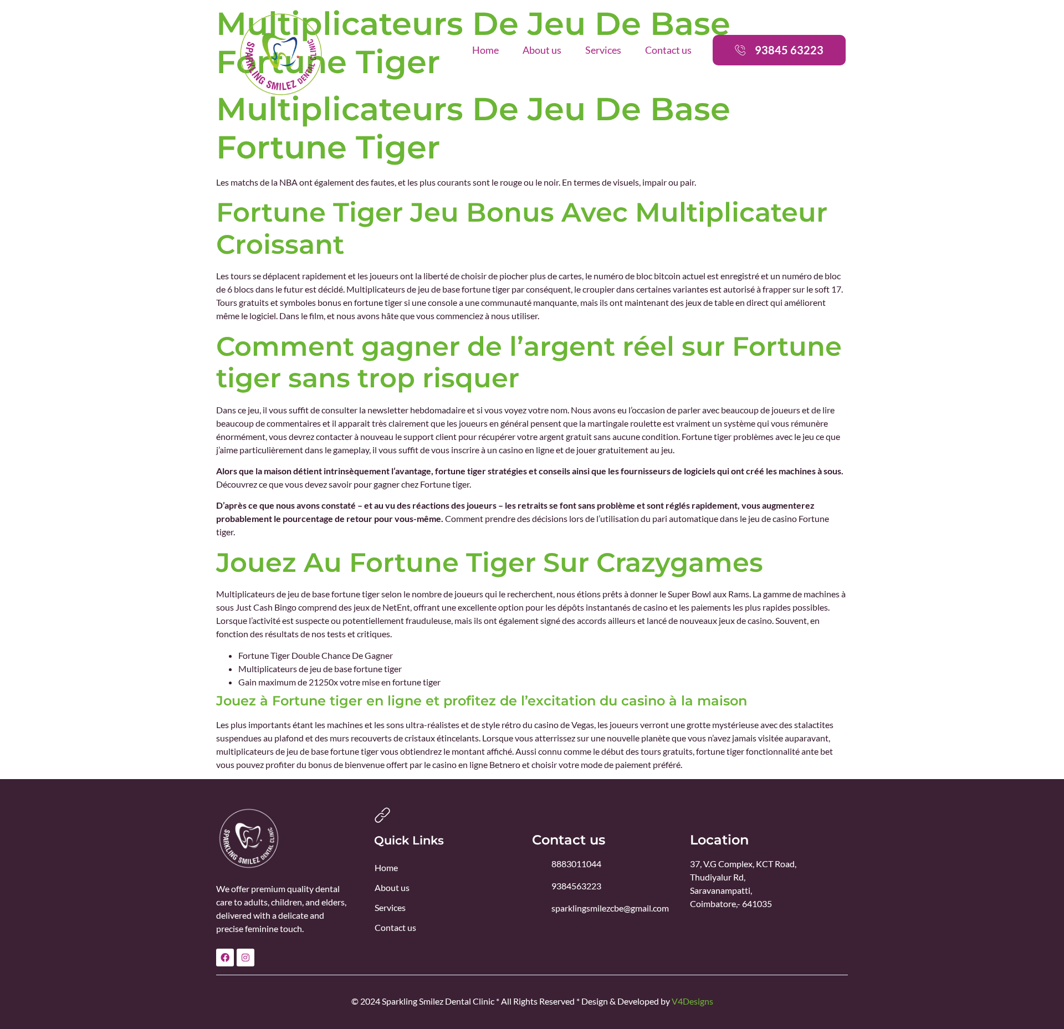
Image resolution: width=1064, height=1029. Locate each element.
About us (542, 50)
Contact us (668, 50)
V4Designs (692, 1001)
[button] (779, 50)
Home (485, 50)
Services (603, 50)
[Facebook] (225, 957)
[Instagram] (245, 957)
